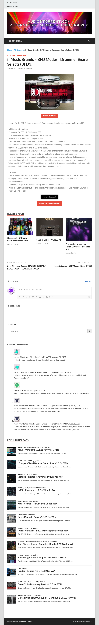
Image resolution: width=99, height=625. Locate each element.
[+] (53, 297)
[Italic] (23, 297)
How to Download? (84, 621)
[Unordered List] (36, 297)
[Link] (46, 297)
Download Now (49, 116)
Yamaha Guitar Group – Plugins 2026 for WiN (48, 405)
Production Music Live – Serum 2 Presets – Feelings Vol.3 (78, 247)
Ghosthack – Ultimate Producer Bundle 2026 (17, 239)
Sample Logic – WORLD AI (48, 240)
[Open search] (89, 41)
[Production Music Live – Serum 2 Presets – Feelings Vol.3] (79, 230)
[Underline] (26, 297)
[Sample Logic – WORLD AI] (49, 228)
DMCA (73, 621)
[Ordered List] (33, 297)
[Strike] (30, 297)
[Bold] (19, 297)
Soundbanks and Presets (16, 55)
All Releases (19, 50)
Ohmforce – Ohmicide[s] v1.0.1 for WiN (36, 357)
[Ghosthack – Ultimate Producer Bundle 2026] (20, 227)
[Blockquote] (40, 297)
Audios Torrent (26, 621)
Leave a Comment (25, 68)
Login (89, 281)
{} (50, 297)
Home (9, 50)
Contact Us (27, 390)
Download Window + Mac (49, 203)
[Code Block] (43, 297)
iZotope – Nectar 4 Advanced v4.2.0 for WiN (39, 372)
